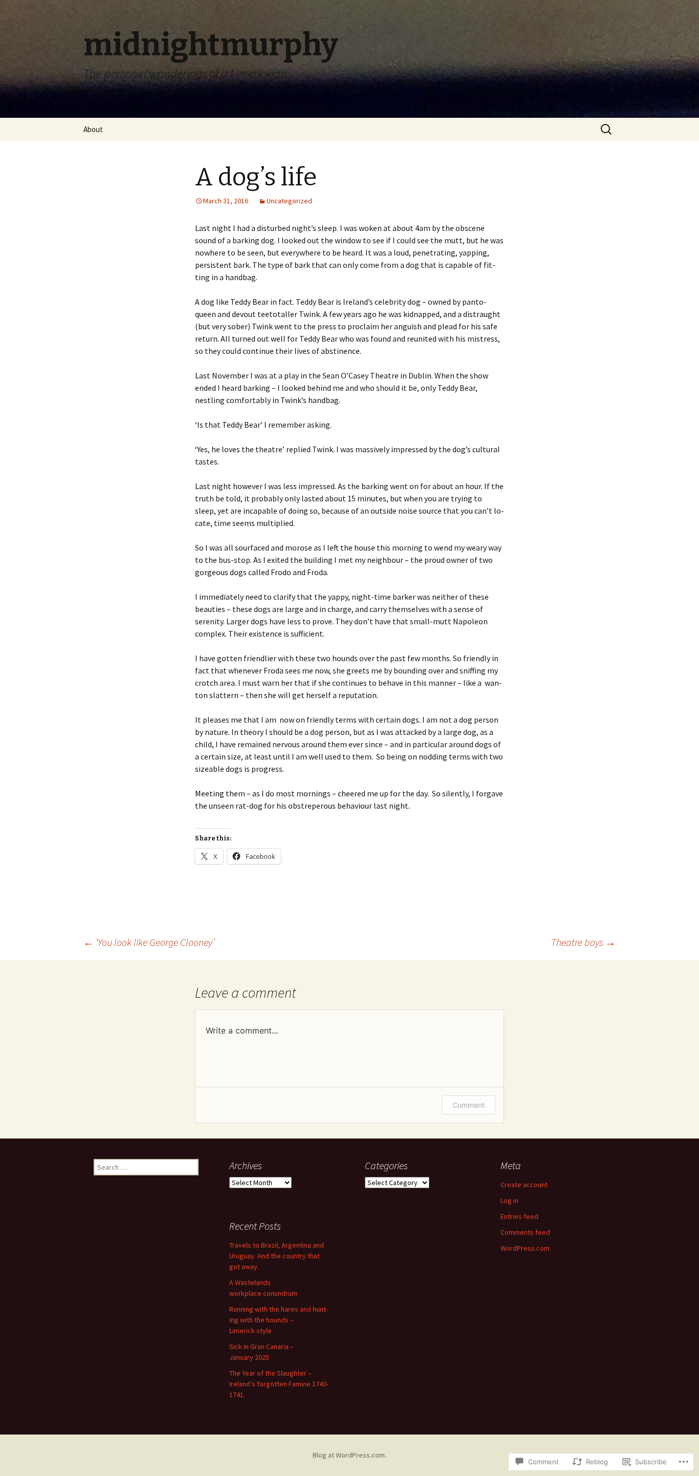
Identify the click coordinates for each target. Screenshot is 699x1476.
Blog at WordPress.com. (349, 1455)
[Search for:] (607, 129)
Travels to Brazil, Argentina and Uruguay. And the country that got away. (276, 1255)
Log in (509, 1200)
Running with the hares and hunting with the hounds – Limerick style (278, 1319)
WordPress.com (525, 1248)
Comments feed (525, 1232)
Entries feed (519, 1216)
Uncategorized (289, 200)
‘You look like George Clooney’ (148, 942)
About (93, 129)
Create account (524, 1184)
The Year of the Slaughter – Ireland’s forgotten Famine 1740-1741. (279, 1383)
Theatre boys (583, 942)
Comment (468, 1105)
